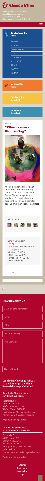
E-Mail (7, 325)
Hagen (19, 34)
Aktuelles (15, 46)
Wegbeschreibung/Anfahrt (14, 419)
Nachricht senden (12, 369)
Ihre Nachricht (10, 342)
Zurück (11, 272)
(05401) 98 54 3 (23, 257)
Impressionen (16, 61)
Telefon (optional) (12, 333)
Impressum (22, 468)
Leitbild (14, 65)
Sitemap (22, 464)
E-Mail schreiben (15, 260)
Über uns (15, 41)
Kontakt (14, 73)
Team (13, 53)
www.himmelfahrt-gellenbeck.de (25, 452)
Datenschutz (22, 471)
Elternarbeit (16, 57)
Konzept (14, 69)
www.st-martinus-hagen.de (22, 415)
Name (7, 317)
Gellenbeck (17, 98)
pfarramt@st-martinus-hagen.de (22, 412)
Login (22, 474)
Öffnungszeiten (17, 49)
